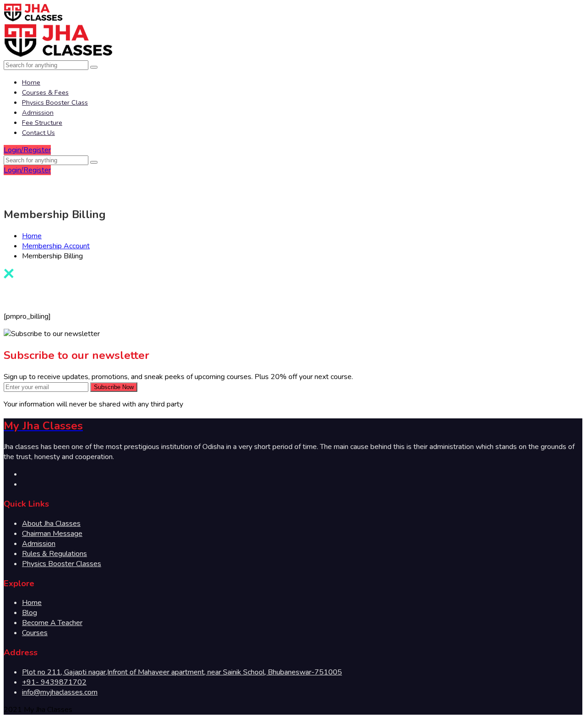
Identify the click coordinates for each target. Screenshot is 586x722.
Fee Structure (42, 122)
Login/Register (27, 150)
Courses (35, 633)
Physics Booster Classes (61, 564)
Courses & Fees (45, 92)
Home (31, 82)
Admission (38, 112)
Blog (29, 613)
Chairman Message (52, 534)
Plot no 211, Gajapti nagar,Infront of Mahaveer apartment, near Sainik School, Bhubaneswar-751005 (182, 672)
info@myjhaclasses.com (60, 692)
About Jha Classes (51, 524)
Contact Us (38, 132)
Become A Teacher (52, 623)
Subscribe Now (114, 387)
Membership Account (56, 246)
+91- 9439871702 (54, 682)
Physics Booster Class (55, 102)
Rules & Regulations (54, 554)
